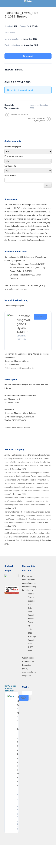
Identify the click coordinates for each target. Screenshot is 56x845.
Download (28, 56)
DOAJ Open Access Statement (18, 741)
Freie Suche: (10, 175)
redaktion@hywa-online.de (22, 368)
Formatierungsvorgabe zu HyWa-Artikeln (24, 324)
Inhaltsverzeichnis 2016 (19, 114)
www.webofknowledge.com (15, 289)
